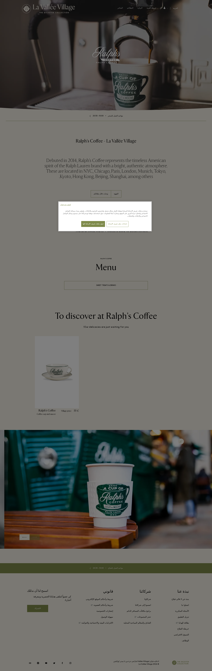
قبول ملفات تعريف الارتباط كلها (93, 224)
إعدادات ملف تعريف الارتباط (117, 224)
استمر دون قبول (65, 205)
